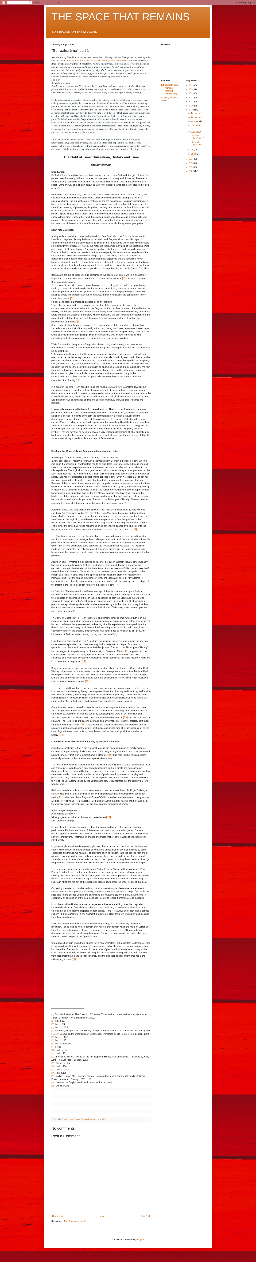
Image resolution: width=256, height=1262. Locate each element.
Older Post (145, 1216)
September (196, 125)
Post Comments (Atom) (75, 1221)
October (195, 121)
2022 (191, 97)
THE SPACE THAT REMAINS (120, 17)
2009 (191, 171)
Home (101, 1216)
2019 (191, 110)
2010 (191, 167)
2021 (191, 101)
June (193, 154)
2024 (191, 89)
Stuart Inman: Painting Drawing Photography (171, 89)
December (196, 113)
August (194, 132)
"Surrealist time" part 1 (197, 143)
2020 (191, 106)
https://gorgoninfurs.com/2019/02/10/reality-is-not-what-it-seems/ (97, 60)
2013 (191, 163)
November (196, 117)
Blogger (140, 1239)
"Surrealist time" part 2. (197, 136)
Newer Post (57, 1216)
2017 (191, 159)
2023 (191, 93)
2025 (191, 85)
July (193, 150)
